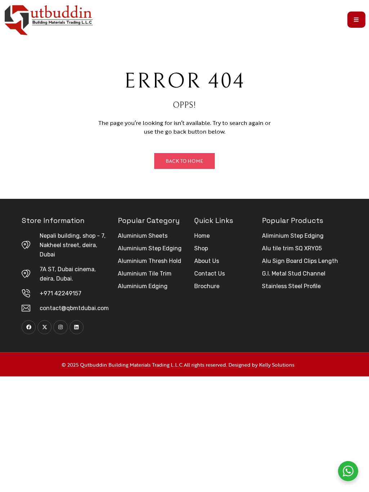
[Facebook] (29, 327)
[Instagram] (60, 327)
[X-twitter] (44, 327)
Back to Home (184, 161)
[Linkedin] (77, 327)
